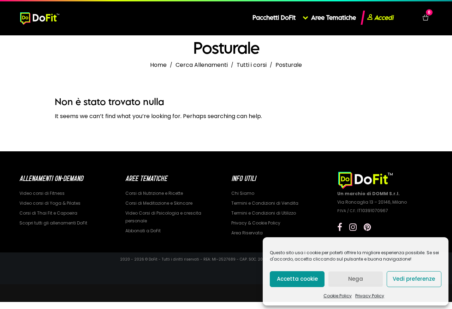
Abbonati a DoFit (143, 231)
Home (158, 65)
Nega (355, 278)
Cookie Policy (337, 296)
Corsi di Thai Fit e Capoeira (48, 213)
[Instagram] (353, 227)
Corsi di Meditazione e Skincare (158, 203)
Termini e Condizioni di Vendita (264, 203)
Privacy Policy (369, 296)
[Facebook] (339, 227)
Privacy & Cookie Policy (255, 223)
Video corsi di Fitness (42, 193)
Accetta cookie (297, 278)
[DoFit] (39, 17)
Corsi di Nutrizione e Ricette (154, 193)
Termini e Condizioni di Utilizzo (263, 213)
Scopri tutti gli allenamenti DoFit (53, 223)
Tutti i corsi (252, 65)
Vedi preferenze (414, 278)
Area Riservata (247, 233)
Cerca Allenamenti (202, 65)
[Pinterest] (367, 227)
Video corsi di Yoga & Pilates (50, 203)
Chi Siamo (242, 193)
